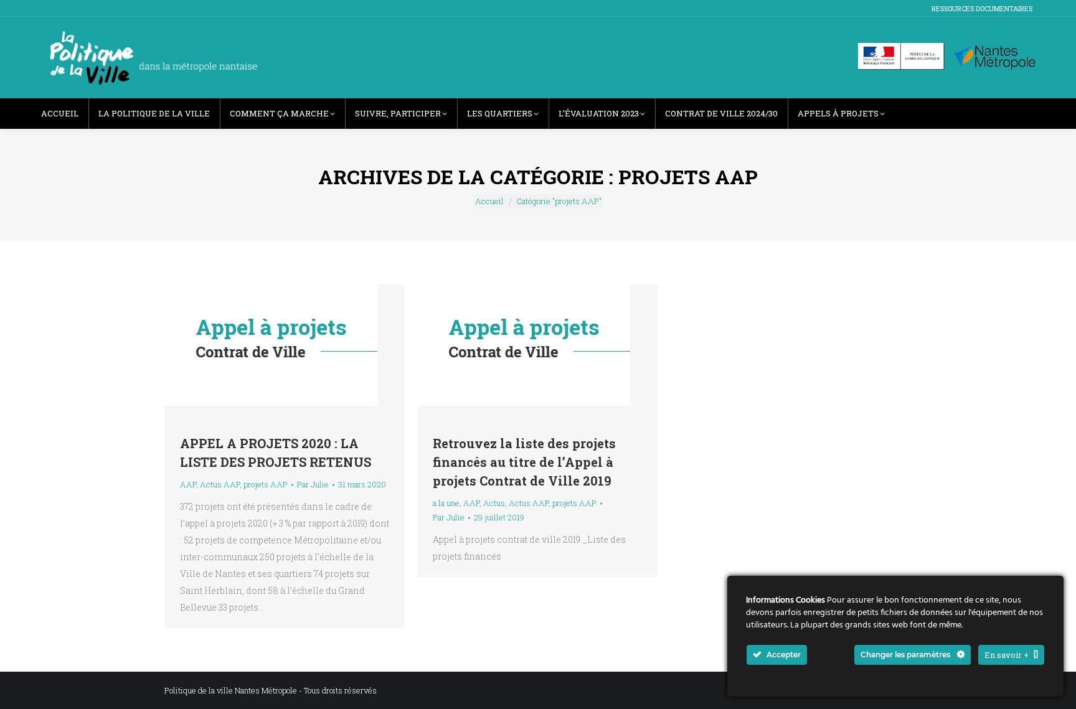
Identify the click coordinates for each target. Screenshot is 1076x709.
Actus (494, 503)
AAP (188, 484)
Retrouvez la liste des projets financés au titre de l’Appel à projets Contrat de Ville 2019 (524, 462)
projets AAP (265, 484)
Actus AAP (220, 484)
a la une (446, 503)
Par (313, 484)
